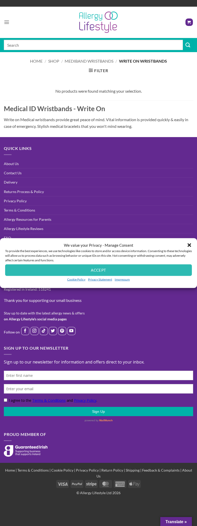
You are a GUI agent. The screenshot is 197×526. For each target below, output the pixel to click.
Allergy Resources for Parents (27, 219)
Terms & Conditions (19, 210)
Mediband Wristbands (89, 61)
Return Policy (112, 470)
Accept (98, 270)
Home (36, 61)
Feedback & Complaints (161, 470)
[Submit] (188, 45)
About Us (11, 163)
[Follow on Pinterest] (62, 331)
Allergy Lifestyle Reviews (23, 228)
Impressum (122, 279)
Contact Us (13, 173)
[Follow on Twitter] (53, 331)
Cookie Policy (76, 279)
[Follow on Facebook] (25, 331)
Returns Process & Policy (24, 191)
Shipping (133, 470)
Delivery (10, 182)
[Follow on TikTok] (44, 331)
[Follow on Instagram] (34, 331)
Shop (53, 61)
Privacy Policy (15, 201)
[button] (189, 244)
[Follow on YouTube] (71, 331)
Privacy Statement (100, 279)
